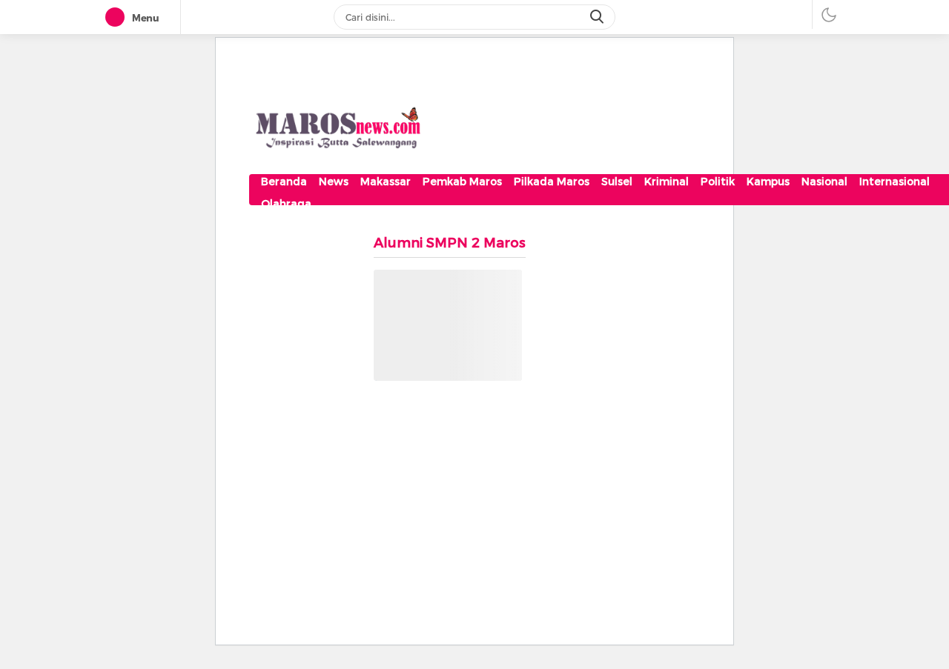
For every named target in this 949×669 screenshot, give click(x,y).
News (333, 181)
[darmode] (829, 14)
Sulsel (616, 181)
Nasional (824, 181)
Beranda (284, 181)
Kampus (768, 181)
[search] (598, 17)
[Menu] (117, 18)
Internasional (894, 181)
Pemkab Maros (462, 181)
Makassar (385, 181)
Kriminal (666, 181)
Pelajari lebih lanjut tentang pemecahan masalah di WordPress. (439, 361)
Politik (718, 181)
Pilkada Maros (551, 181)
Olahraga (286, 203)
